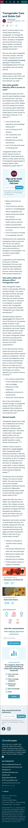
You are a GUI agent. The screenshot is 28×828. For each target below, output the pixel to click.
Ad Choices (16, 804)
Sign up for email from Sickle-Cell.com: (14, 181)
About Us (4, 795)
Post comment (14, 643)
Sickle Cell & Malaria (11, 600)
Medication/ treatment (12, 684)
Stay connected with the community (11, 711)
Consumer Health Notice (9, 800)
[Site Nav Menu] (6, 2)
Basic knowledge (14, 689)
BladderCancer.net (8, 785)
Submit (14, 696)
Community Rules (7, 804)
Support (14, 614)
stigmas (5, 47)
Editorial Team (11, 19)
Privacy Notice (18, 192)
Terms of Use (10, 194)
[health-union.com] (9, 741)
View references (9, 610)
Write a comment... (10, 638)
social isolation (17, 449)
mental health (7, 319)
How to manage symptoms (13, 680)
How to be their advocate (13, 675)
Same (17, 621)
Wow (9, 621)
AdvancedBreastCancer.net (11, 764)
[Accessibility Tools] (14, 2)
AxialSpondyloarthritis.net (11, 783)
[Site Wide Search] (10, 2)
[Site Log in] (18, 2)
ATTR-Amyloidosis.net (9, 780)
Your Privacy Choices (8, 802)
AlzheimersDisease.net (10, 772)
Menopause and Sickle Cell (13, 580)
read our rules (14, 631)
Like (5, 614)
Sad (20, 614)
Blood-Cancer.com (8, 788)
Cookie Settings (20, 802)
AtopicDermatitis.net (9, 778)
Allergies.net (6, 770)
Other (10, 692)
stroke (14, 384)
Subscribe (24, 2)
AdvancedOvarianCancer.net (12, 767)
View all (5, 791)
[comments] (13, 603)
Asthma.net (6, 775)
